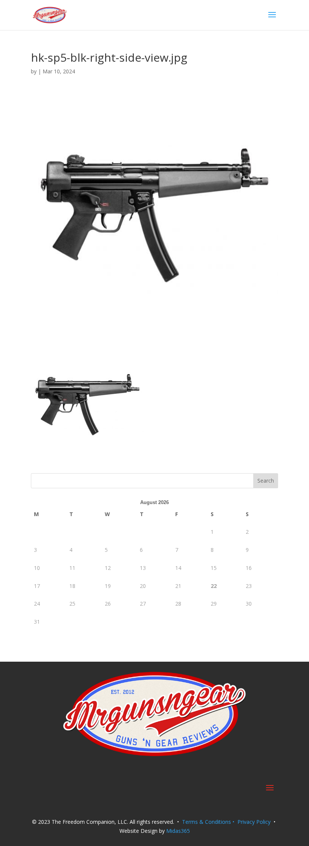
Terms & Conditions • (209, 821)
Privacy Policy (254, 821)
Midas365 (178, 830)
